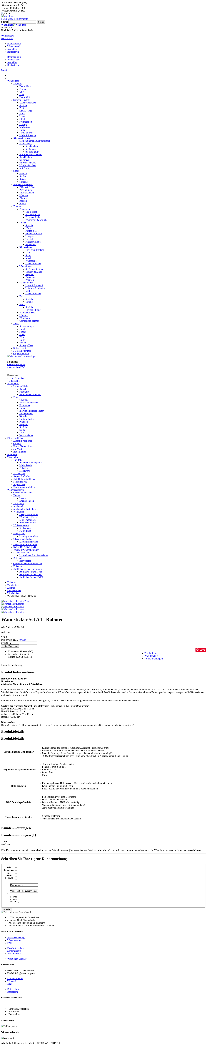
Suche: (4, 21)
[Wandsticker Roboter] (12, 604)
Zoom (27, 601)
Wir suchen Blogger (16, 958)
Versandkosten (14, 953)
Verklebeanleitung (16, 937)
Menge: (4, 642)
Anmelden (12, 49)
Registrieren (13, 51)
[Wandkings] (7, 16)
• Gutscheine (13, 381)
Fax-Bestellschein (15, 948)
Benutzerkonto (14, 43)
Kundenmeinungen (153, 658)
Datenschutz (13, 989)
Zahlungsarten (14, 951)
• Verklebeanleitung (16, 364)
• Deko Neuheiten (16, 378)
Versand (22, 640)
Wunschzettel (13, 46)
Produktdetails (151, 656)
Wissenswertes (14, 940)
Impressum (12, 991)
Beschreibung (151, 653)
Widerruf (11, 981)
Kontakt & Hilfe (15, 978)
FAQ (9, 943)
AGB (10, 984)
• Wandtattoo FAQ (16, 367)
